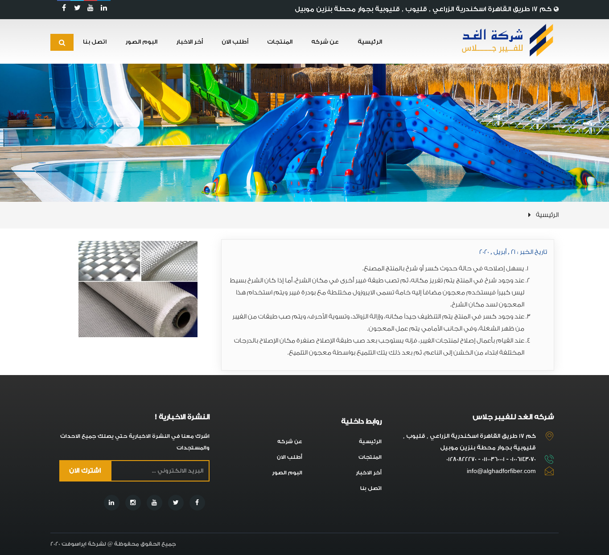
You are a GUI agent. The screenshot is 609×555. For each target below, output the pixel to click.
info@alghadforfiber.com (501, 470)
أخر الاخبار (189, 41)
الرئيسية (370, 41)
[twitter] (77, 8)
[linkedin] (104, 8)
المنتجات (279, 41)
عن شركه (325, 41)
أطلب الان (235, 41)
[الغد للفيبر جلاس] (506, 40)
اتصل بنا (95, 41)
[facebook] (63, 8)
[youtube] (90, 8)
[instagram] (133, 502)
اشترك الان (85, 470)
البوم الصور (141, 41)
